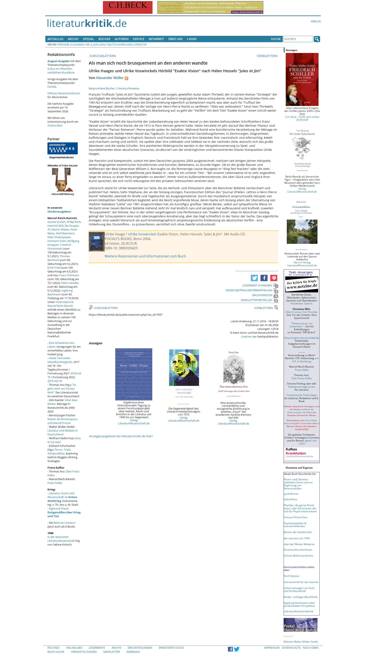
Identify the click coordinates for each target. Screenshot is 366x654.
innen (309, 555)
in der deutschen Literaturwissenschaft (61, 539)
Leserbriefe (97, 648)
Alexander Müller (110, 77)
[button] (254, 278)
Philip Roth (74, 222)
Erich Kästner (291, 576)
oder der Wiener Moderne (299, 544)
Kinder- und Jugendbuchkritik (300, 596)
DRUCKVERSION (262, 295)
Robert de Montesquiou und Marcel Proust (62, 421)
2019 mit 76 (54, 381)
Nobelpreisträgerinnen (301, 386)
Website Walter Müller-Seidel (301, 641)
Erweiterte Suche (171, 648)
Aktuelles (55, 39)
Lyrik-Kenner (291, 493)
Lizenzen (246, 336)
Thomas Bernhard (58, 258)
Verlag (316, 21)
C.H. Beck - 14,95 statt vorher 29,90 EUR (302, 118)
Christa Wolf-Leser (295, 555)
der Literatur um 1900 (297, 538)
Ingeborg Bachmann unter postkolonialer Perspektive (299, 604)
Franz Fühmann (69, 275)
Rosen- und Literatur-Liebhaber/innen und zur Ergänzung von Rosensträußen (298, 484)
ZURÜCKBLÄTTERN (102, 56)
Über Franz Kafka (301, 378)
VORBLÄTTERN (267, 56)
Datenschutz (291, 648)
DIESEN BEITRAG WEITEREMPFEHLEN (249, 290)
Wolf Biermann (65, 233)
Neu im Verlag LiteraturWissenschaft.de (302, 264)
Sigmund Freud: (63, 512)
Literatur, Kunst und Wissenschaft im (62, 497)
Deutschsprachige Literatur (126, 44)
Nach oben (311, 648)
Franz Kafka (54, 483)
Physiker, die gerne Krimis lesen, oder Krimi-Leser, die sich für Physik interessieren (300, 508)
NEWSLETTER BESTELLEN (256, 300)
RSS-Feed (53, 648)
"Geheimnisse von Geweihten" (301, 325)
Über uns (175, 39)
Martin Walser (60, 229)
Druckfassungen (140, 648)
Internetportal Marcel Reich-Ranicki (60, 304)
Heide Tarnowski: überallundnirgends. (60, 360)
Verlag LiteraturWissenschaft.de (134, 421)
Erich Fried (54, 267)
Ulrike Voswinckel (142, 234)
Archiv (73, 39)
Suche (276, 39)
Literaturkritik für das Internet (301, 582)
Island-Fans (290, 499)
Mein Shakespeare (59, 237)
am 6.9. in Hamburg (305, 359)
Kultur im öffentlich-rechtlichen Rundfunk (61, 70)
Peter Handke (70, 283)
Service (138, 39)
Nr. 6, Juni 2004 (95, 44)
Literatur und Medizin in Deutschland (62, 432)
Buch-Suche (55, 652)
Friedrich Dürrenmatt (59, 246)
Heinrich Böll (55, 226)
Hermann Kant (56, 241)
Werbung (133, 652)
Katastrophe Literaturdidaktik (301, 337)
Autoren (122, 39)
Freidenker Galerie (302, 303)
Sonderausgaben (59, 211)
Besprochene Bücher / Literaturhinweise (114, 88)
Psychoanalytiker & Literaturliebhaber (295, 524)
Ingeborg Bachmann (60, 292)
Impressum (272, 648)
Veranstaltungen (84, 652)
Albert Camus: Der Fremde (301, 312)
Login (191, 39)
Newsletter (111, 652)
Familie (51, 87)
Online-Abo (54, 125)
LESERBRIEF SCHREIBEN (257, 285)
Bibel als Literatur (64, 523)
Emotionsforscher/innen (298, 549)
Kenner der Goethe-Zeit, (298, 532)
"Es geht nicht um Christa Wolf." (61, 388)
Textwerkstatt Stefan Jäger (301, 395)
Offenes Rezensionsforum (63, 93)
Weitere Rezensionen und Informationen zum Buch (145, 256)
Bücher (104, 39)
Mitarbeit (156, 39)
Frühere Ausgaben (71, 44)
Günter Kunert (56, 222)
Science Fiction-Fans (296, 517)
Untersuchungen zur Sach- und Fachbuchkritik (299, 589)
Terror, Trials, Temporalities (59, 451)
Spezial (88, 39)
